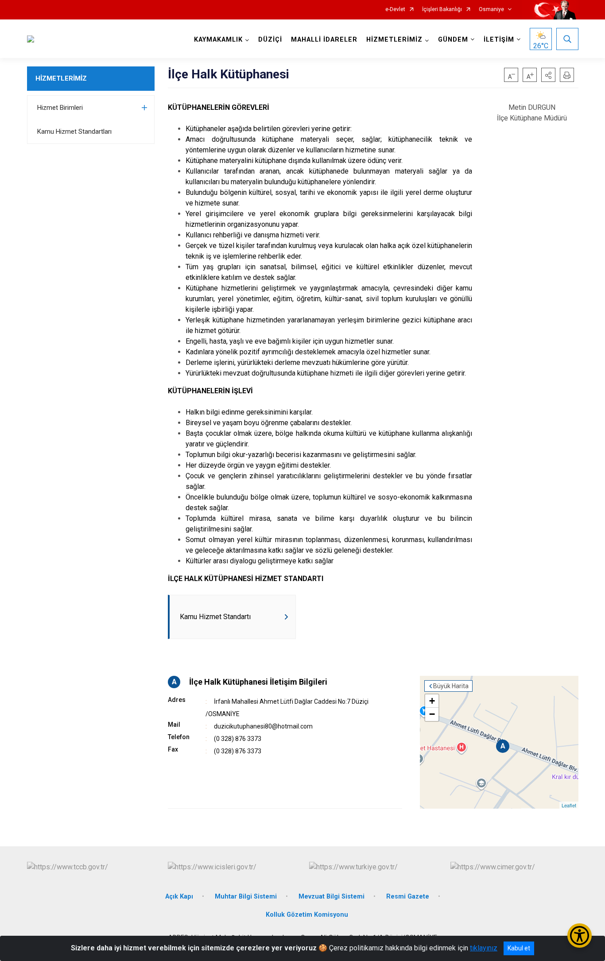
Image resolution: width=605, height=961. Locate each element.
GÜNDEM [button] (453, 39)
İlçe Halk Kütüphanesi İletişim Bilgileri (258, 681)
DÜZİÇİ (270, 39)
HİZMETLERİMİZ (61, 78)
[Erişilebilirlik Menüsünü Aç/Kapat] (579, 935)
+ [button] (432, 700)
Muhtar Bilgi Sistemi (246, 896)
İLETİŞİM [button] (499, 39)
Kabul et (519, 948)
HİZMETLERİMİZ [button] (394, 39)
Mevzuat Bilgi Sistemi (332, 896)
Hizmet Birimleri (60, 108)
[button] (548, 75)
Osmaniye (491, 9)
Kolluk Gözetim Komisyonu (307, 914)
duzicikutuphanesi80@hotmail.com (263, 726)
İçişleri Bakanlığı (442, 9)
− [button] (432, 714)
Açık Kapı (179, 896)
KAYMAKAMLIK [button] (218, 39)
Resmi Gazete (407, 896)
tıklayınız (483, 948)
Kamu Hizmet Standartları (74, 132)
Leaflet (569, 805)
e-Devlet (395, 9)
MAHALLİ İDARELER (324, 39)
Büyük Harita (451, 686)
